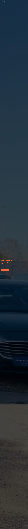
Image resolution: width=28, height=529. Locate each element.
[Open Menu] (26, 1)
